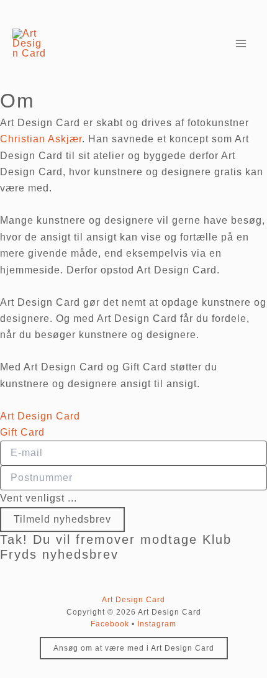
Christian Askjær (41, 139)
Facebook (110, 624)
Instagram (156, 624)
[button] (134, 648)
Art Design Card (133, 599)
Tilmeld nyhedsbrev (62, 519)
